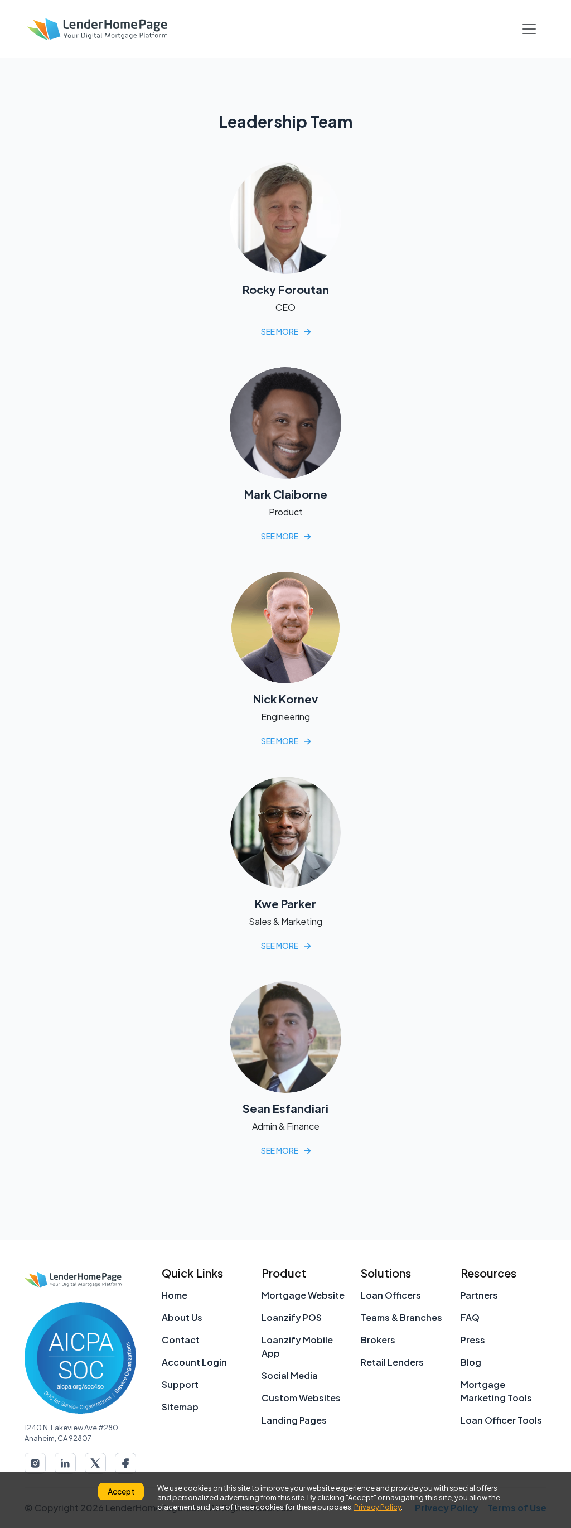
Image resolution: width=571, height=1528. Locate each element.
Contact (181, 1340)
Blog (471, 1362)
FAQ (470, 1317)
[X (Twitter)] (95, 1463)
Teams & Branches (401, 1317)
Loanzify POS (292, 1317)
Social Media (290, 1375)
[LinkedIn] (65, 1463)
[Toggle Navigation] (529, 29)
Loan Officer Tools (501, 1420)
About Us (182, 1317)
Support (180, 1384)
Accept (121, 1491)
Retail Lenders (392, 1362)
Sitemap (180, 1407)
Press (473, 1340)
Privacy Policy (377, 1506)
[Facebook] (125, 1463)
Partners (479, 1295)
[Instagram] (35, 1463)
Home (174, 1295)
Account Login (194, 1362)
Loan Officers (391, 1295)
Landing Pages (294, 1420)
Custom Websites (301, 1398)
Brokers (378, 1340)
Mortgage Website (303, 1295)
